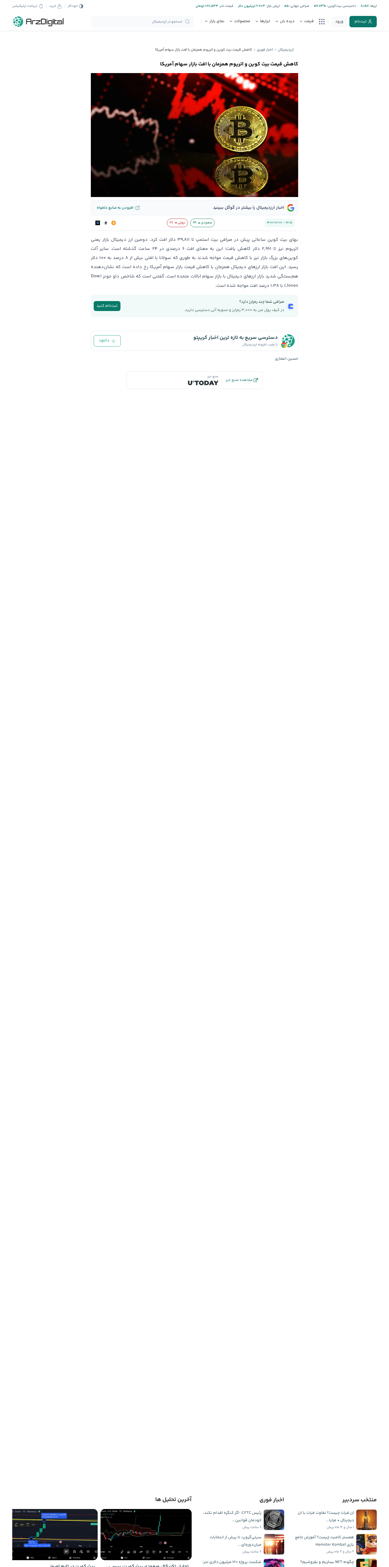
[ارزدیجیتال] (38, 21)
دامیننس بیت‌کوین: (341, 6)
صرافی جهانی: (299, 6)
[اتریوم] (105, 223)
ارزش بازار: (272, 6)
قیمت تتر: (226, 6)
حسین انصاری (286, 359)
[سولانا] (97, 223)
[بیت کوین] (113, 223)
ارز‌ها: (373, 6)
